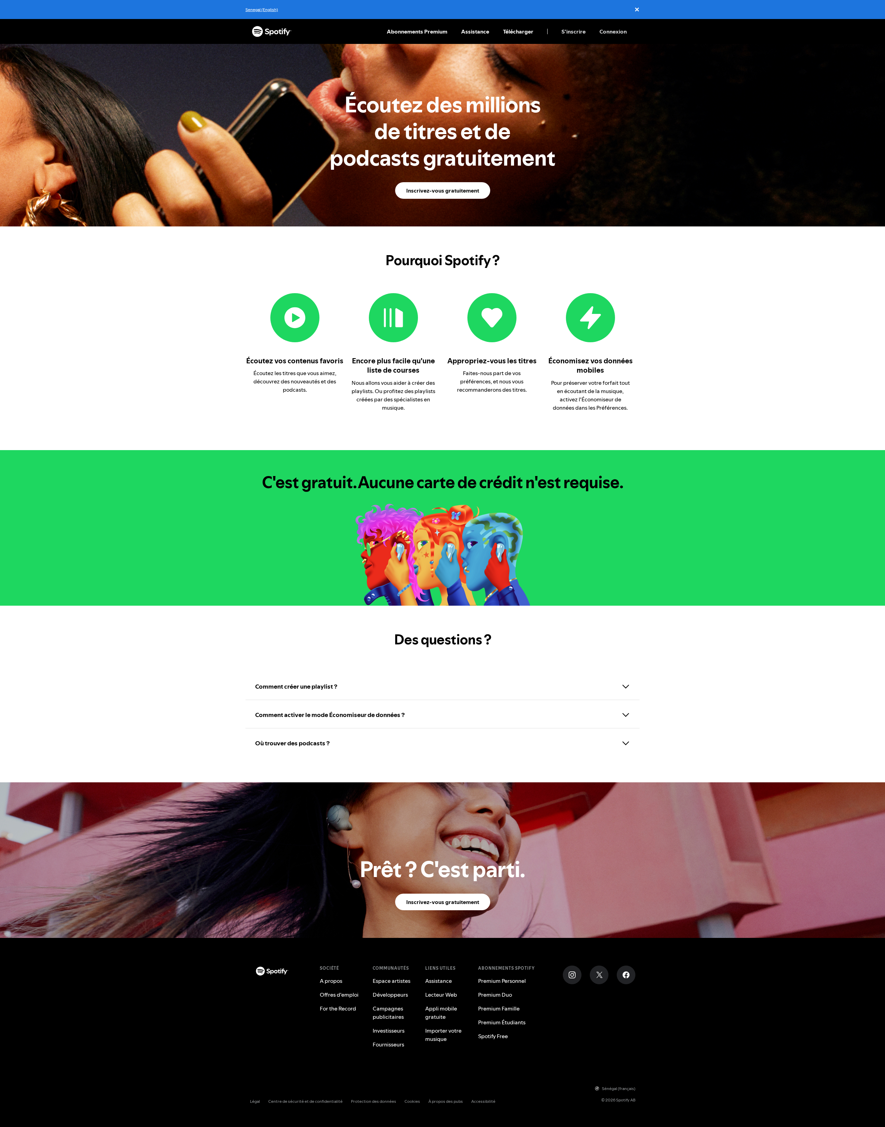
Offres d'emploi (339, 994)
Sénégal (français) (618, 1088)
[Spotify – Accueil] (271, 31)
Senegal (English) (261, 9)
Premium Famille (499, 1008)
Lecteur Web (441, 994)
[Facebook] (626, 975)
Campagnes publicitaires (388, 1013)
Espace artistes (391, 981)
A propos (331, 981)
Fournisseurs (388, 1044)
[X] (599, 975)
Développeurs (390, 994)
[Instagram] (572, 975)
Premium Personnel (502, 981)
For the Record (338, 1008)
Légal (255, 1101)
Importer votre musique (443, 1035)
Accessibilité (483, 1101)
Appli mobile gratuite (441, 1013)
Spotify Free (493, 1036)
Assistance (475, 31)
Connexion (613, 31)
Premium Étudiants (501, 1022)
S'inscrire (573, 31)
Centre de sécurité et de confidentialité (305, 1101)
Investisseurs (388, 1030)
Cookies (412, 1101)
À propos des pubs (445, 1101)
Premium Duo (495, 994)
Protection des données (373, 1101)
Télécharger (518, 31)
